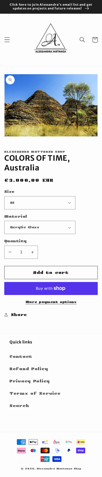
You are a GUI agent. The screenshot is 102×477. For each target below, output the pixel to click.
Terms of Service (35, 393)
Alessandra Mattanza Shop (59, 468)
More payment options (51, 302)
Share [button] (19, 314)
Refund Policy (28, 368)
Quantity (15, 241)
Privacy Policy (29, 381)
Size (9, 191)
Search (19, 405)
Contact (20, 356)
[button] (7, 40)
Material (15, 216)
